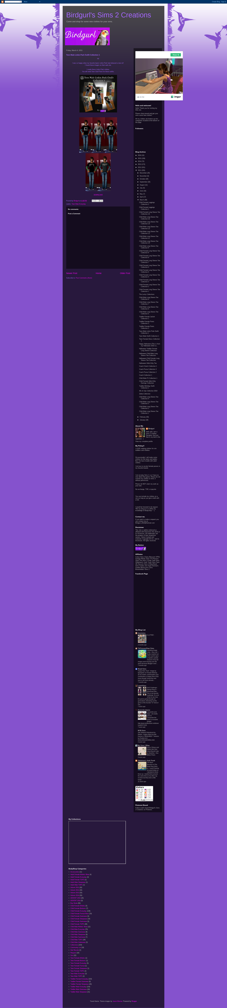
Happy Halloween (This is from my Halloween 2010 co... (149, 345)
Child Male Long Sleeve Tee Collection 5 (148, 313)
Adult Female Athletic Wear (79, 874)
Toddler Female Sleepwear (79, 984)
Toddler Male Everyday (78, 987)
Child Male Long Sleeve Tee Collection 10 (148, 242)
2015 (140, 158)
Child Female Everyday (78, 911)
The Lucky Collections (146, 294)
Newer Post (71, 273)
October (143, 179)
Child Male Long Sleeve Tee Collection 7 (148, 303)
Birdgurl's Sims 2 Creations (108, 15)
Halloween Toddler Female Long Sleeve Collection (148, 349)
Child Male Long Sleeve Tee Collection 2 (148, 407)
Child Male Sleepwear (77, 934)
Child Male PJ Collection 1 (148, 378)
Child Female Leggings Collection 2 (147, 203)
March (142, 200)
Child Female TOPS (77, 924)
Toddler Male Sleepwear (78, 992)
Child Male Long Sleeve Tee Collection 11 (148, 237)
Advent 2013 (74, 893)
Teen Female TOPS (77, 971)
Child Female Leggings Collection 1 (147, 208)
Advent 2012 (74, 890)
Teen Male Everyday (79, 204)
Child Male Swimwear (77, 937)
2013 (140, 164)
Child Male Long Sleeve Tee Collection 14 (148, 223)
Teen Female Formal (77, 966)
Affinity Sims (145, 559)
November (143, 176)
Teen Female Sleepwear (78, 968)
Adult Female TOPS (77, 880)
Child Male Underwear (77, 942)
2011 (140, 170)
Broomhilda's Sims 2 (142, 569)
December (143, 173)
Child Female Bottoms (78, 908)
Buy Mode (73, 903)
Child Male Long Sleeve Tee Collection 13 (148, 227)
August (142, 185)
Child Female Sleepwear (78, 919)
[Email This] (93, 201)
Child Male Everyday (77, 929)
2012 (140, 167)
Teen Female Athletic (77, 958)
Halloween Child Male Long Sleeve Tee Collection (148, 354)
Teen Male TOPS (76, 976)
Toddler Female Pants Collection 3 (146, 322)
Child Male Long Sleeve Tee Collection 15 (148, 218)
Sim (71, 955)
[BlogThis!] (95, 201)
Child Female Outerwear (78, 916)
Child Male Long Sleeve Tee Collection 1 (148, 412)
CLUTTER (150, 635)
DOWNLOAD (98, 195)
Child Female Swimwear (78, 921)
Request (73, 953)
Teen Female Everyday (78, 963)
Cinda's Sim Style (145, 566)
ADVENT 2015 (75, 898)
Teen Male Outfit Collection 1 (149, 336)
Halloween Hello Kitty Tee (148, 363)
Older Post (125, 273)
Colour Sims (139, 557)
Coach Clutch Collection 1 (148, 366)
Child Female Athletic (77, 906)
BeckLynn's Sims (147, 567)
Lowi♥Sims (142, 686)
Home (98, 273)
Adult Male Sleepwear (77, 882)
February (143, 417)
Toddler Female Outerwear (79, 981)
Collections (74, 945)
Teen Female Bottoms (78, 960)
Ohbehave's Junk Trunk (143, 562)
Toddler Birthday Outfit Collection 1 (147, 387)
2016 (140, 155)
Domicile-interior (144, 710)
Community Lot (75, 947)
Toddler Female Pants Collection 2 (146, 327)
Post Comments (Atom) (84, 278)
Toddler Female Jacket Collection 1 (147, 317)
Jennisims (141, 633)
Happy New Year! (143, 671)
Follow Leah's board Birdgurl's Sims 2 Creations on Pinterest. (147, 808)
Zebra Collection (144, 394)
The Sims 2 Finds (145, 560)
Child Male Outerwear (77, 932)
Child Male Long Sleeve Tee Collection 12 (148, 232)
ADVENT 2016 (75, 900)
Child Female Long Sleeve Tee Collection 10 (149, 213)
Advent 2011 (74, 887)
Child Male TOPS (76, 940)
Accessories (74, 872)
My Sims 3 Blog (143, 745)
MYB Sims (142, 730)
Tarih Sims (155, 560)
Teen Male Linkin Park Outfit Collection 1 (149, 332)
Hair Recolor (74, 950)
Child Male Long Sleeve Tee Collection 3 (148, 402)
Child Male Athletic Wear (78, 927)
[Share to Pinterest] (102, 201)
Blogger (134, 1001)
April (141, 197)
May (141, 194)
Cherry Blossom (149, 557)
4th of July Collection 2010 (148, 391)
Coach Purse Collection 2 (148, 372)
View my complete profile (144, 441)
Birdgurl (151, 429)
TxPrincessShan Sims (146, 648)
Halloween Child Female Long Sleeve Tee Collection (149, 359)
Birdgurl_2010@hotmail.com (145, 523)
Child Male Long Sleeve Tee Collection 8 (148, 298)
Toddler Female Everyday (79, 979)
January (143, 420)
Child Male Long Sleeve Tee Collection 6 (148, 308)
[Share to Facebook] (99, 201)
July (141, 188)
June (142, 191)
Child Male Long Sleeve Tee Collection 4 (148, 398)
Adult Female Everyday (78, 877)
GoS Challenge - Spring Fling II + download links (152, 689)
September (144, 182)
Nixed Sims (142, 669)
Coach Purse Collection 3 (148, 369)
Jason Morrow (117, 1001)
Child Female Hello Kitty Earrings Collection (147, 382)
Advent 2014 (74, 895)
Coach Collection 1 (145, 375)
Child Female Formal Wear (79, 913)
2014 (140, 161)
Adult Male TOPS (76, 885)
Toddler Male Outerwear (78, 989)
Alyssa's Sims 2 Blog (145, 564)
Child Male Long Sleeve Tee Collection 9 (148, 247)
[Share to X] (97, 201)
